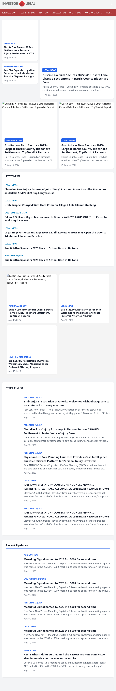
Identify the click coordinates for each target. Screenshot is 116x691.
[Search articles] (112, 4)
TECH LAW (44, 12)
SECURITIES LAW (27, 12)
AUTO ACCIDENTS (93, 12)
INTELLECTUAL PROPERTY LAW (66, 12)
